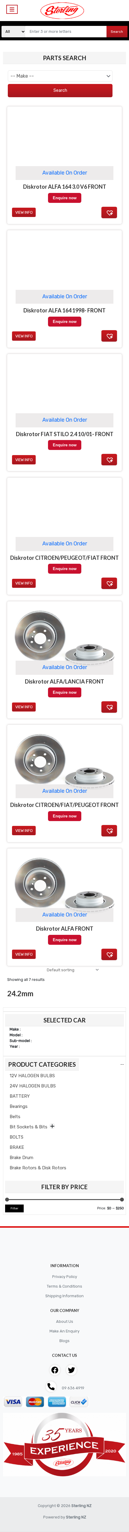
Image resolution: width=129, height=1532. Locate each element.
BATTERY (20, 1096)
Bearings (19, 1106)
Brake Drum (21, 1157)
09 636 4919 (72, 1388)
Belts (15, 1116)
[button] (109, 954)
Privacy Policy (64, 1276)
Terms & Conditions (64, 1286)
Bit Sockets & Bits (28, 1127)
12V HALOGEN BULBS (32, 1075)
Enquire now (64, 940)
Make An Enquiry (65, 1331)
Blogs (64, 1340)
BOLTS (16, 1137)
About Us (64, 1321)
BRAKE (17, 1147)
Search (117, 31)
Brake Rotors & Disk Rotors (38, 1168)
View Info (24, 954)
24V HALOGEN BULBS (33, 1086)
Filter (14, 1208)
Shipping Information (64, 1296)
